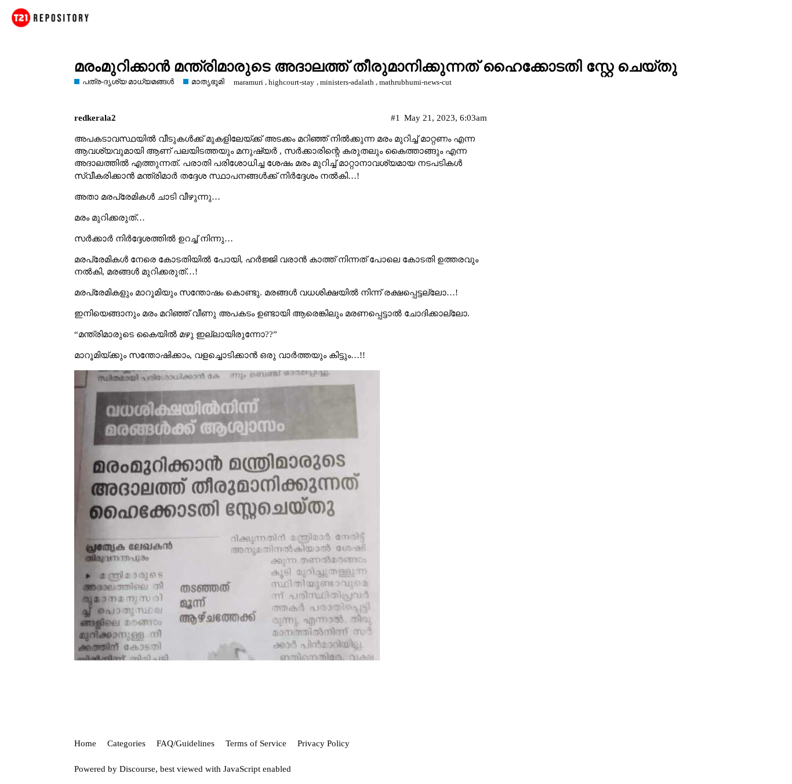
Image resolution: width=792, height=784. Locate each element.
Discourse (137, 769)
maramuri (248, 82)
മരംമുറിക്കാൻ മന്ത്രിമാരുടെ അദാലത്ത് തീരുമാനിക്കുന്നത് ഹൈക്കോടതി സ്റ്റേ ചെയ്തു (375, 66)
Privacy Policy (323, 743)
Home (85, 743)
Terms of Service (256, 743)
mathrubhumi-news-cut (415, 82)
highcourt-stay (291, 82)
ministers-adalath (347, 82)
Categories (126, 743)
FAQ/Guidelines (186, 743)
